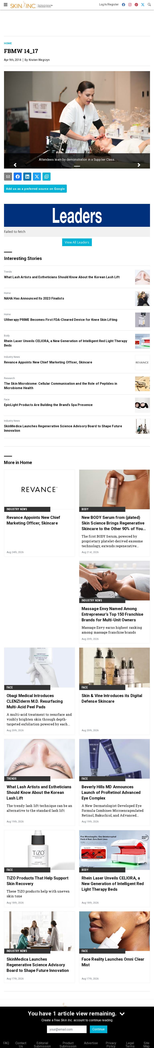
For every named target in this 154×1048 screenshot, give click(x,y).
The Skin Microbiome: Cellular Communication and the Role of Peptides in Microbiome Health (60, 386)
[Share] (18, 177)
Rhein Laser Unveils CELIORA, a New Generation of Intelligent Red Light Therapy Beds (65, 343)
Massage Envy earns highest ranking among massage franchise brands (112, 629)
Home (8, 43)
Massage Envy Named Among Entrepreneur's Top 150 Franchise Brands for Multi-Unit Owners (112, 614)
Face (6, 399)
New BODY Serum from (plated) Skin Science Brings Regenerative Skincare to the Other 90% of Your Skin (113, 523)
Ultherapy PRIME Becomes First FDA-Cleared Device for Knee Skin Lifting (60, 320)
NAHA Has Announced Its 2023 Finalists (34, 298)
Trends (8, 271)
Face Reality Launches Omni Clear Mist (113, 962)
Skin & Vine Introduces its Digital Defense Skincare (112, 698)
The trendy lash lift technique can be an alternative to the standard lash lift (39, 808)
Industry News (12, 357)
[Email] (8, 177)
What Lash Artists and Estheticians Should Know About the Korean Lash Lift (62, 277)
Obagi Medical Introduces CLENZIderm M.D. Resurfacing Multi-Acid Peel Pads (35, 701)
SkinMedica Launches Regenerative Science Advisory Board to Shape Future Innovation (63, 428)
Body (7, 335)
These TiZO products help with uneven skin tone (38, 893)
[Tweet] (37, 177)
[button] (15, 165)
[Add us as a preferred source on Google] (47, 177)
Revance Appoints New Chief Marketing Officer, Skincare (48, 362)
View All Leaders (77, 242)
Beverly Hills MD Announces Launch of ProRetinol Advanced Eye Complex (111, 792)
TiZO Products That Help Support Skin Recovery (37, 881)
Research (9, 378)
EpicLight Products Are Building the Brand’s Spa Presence (48, 405)
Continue (98, 1029)
